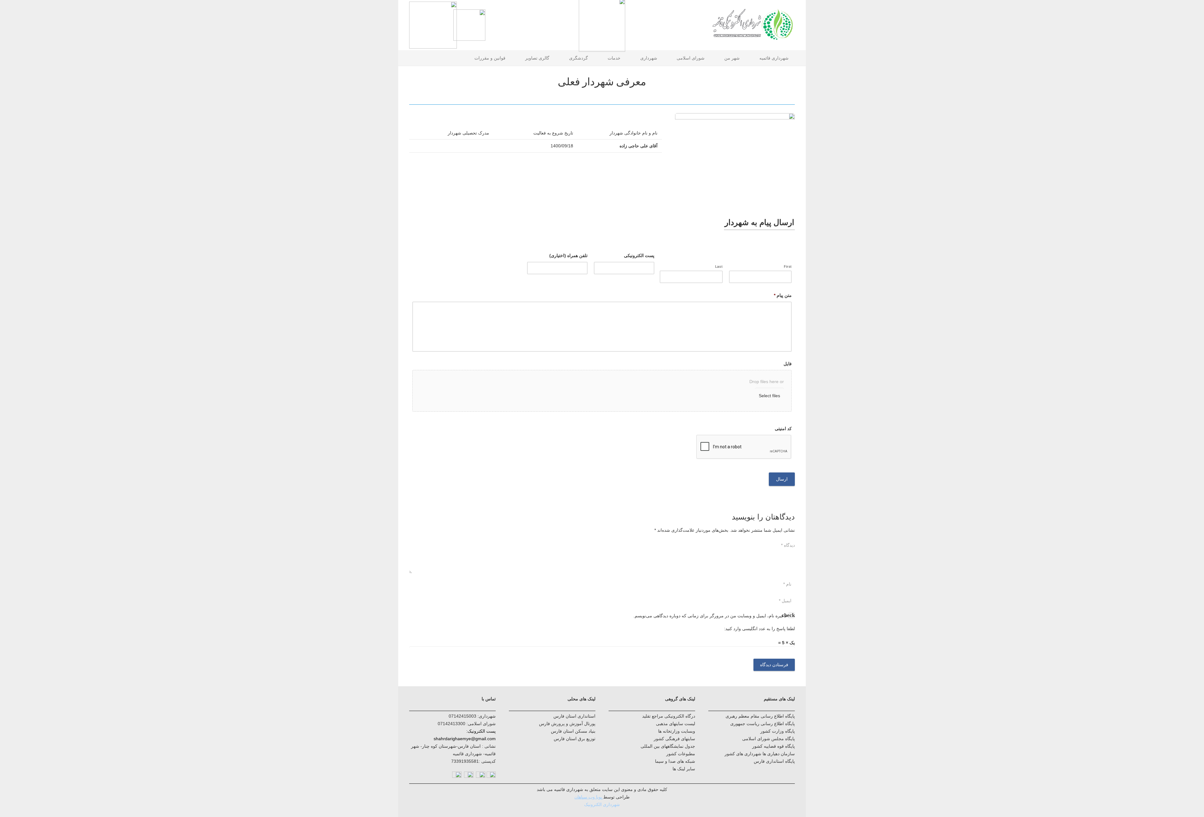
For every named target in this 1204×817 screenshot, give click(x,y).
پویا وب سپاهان (588, 796)
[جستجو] (412, 58)
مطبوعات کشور (680, 753)
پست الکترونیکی (639, 255)
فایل (788, 363)
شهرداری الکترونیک (602, 804)
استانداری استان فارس (574, 716)
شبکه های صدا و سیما (675, 761)
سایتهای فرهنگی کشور (674, 738)
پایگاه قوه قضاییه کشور (773, 746)
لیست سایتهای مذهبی (675, 723)
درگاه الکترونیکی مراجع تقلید (668, 716)
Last (719, 266)
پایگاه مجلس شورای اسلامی (768, 738)
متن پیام (783, 295)
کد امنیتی (783, 428)
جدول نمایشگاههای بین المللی (668, 746)
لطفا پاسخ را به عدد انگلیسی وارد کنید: (759, 628)
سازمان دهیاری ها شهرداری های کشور (760, 753)
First (788, 266)
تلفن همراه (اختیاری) (568, 255)
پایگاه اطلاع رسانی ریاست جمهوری (762, 723)
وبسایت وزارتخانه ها (676, 731)
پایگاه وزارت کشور (777, 731)
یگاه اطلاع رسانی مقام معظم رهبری (759, 716)
